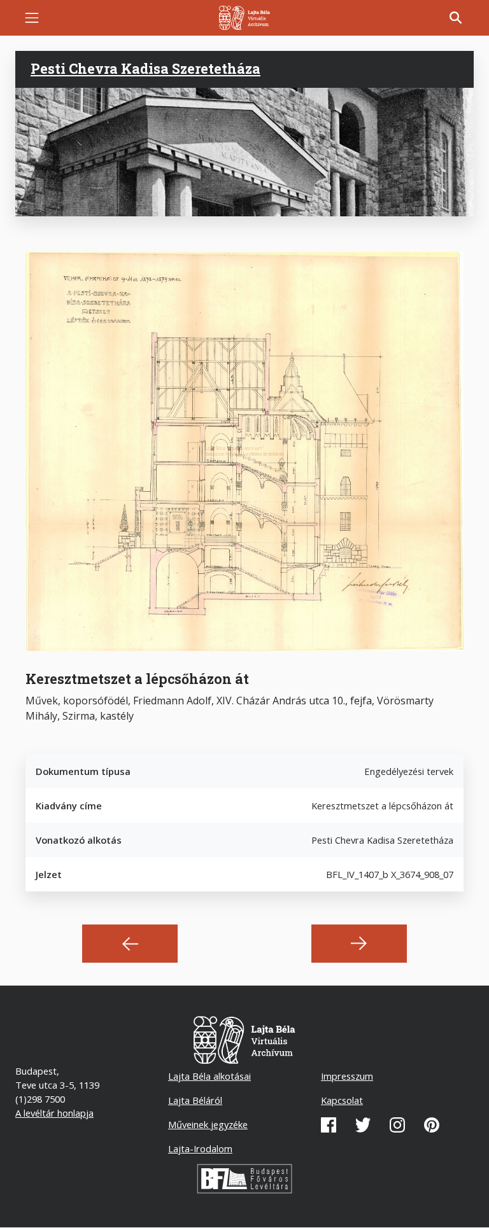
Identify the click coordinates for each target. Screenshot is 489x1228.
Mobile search (456, 18)
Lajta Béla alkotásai (209, 1076)
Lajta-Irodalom (200, 1148)
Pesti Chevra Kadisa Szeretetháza (145, 69)
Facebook (328, 1125)
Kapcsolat (342, 1100)
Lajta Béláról (195, 1100)
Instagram (397, 1125)
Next (359, 943)
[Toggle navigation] (31, 17)
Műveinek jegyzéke (208, 1124)
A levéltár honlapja (54, 1112)
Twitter (363, 1125)
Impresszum (347, 1076)
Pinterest (431, 1125)
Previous (130, 943)
